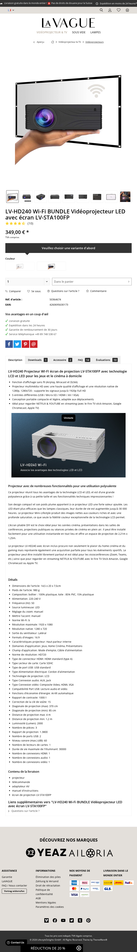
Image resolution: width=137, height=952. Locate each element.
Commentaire (98, 291)
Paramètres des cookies (50, 906)
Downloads (37, 360)
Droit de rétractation (48, 885)
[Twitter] (17, 344)
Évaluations (106, 360)
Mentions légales (46, 902)
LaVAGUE (7, 881)
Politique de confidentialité (44, 892)
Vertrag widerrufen (14, 891)
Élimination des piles (48, 877)
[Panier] (127, 10)
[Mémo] (118, 10)
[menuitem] (127, 10)
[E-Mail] (33, 344)
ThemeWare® (100, 939)
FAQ (83, 360)
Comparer (14, 291)
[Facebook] (9, 344)
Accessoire (62, 360)
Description (15, 360)
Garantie (7, 877)
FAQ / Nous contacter (14, 885)
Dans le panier (63, 282)
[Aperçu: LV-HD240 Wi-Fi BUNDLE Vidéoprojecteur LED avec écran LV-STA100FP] (12, 196)
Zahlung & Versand (47, 881)
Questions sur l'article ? (64, 291)
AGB (38, 898)
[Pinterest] (25, 344)
